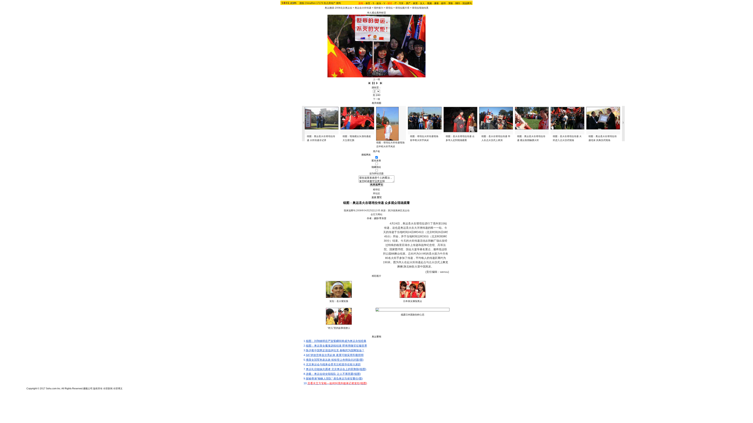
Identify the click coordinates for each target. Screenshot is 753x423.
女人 (422, 3)
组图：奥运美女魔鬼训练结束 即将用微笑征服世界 (336, 345)
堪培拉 (389, 7)
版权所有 (98, 388)
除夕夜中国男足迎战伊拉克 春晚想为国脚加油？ (335, 350)
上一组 (376, 79)
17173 (319, 3)
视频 (429, 3)
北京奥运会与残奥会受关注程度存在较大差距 (333, 364)
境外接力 (378, 7)
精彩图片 (376, 276)
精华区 (376, 189)
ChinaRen (310, 3)
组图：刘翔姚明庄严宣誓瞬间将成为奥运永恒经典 (336, 341)
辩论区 (376, 193)
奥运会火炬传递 (363, 7)
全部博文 (118, 388)
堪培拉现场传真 (420, 7)
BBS (457, 3)
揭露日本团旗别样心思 (412, 314)
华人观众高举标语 (376, 12)
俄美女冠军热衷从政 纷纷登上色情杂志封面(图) (335, 359)
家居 (415, 3)
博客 (450, 3)
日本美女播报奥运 (412, 301)
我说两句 (467, 3)
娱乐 (378, 3)
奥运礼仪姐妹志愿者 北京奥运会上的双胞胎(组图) (336, 369)
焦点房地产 (330, 3)
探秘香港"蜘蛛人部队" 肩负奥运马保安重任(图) (334, 378)
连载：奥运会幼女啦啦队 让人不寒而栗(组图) (333, 373)
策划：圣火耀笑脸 (338, 301)
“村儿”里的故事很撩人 (338, 328)
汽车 (401, 3)
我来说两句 (350, 210)
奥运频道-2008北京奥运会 (338, 7)
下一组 (376, 99)
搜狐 (301, 3)
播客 (436, 3)
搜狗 (338, 3)
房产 (408, 3)
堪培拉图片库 (402, 7)
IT (396, 3)
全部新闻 (108, 388)
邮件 (443, 3)
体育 (368, 3)
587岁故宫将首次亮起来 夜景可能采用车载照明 (335, 355)
